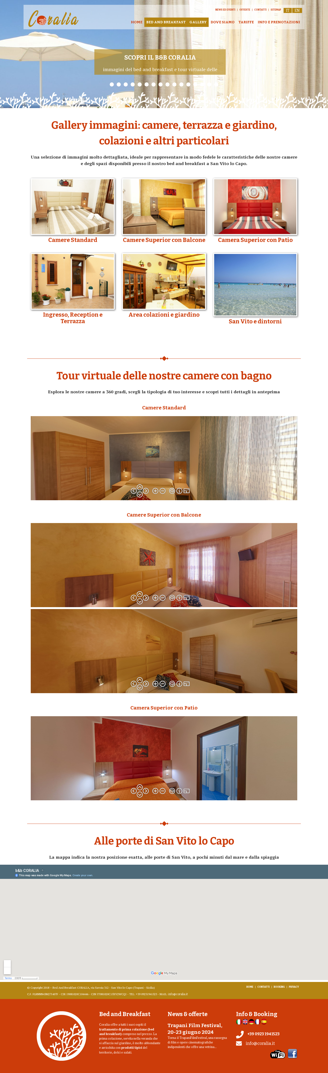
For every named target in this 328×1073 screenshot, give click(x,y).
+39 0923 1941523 (263, 1034)
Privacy (294, 987)
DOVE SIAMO (223, 22)
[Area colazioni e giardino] (164, 281)
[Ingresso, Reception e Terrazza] (73, 281)
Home (249, 987)
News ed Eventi (225, 10)
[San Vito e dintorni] (255, 285)
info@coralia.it (178, 994)
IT (287, 10)
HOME (136, 22)
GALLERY (198, 22)
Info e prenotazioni (279, 22)
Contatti (260, 10)
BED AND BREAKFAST (166, 22)
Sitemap (276, 10)
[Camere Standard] (73, 206)
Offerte (244, 10)
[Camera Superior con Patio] (255, 206)
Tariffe (246, 22)
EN (297, 10)
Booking (279, 987)
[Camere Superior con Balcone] (164, 206)
